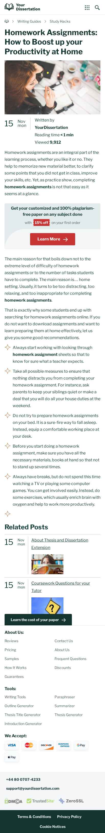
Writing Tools (15, 697)
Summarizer (65, 706)
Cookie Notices (52, 826)
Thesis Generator (69, 715)
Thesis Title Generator (23, 715)
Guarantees (14, 676)
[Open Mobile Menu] (87, 7)
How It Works (16, 667)
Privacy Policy (69, 816)
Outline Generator (19, 706)
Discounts (63, 667)
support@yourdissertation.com (32, 788)
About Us (62, 650)
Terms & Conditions (34, 816)
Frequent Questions (70, 658)
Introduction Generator (23, 723)
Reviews (11, 641)
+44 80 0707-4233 (23, 779)
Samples (12, 658)
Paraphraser (65, 697)
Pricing (10, 650)
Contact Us (64, 641)
